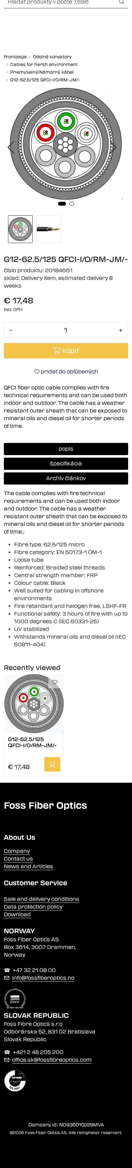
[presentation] (12, 147)
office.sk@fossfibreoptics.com (52, 1060)
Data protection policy (33, 907)
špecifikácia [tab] (66, 464)
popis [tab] (66, 449)
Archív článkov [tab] (66, 478)
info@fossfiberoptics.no (43, 978)
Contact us (18, 859)
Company (17, 851)
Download (17, 914)
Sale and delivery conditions (41, 899)
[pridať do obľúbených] (54, 682)
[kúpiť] (52, 764)
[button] (62, 204)
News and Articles (28, 866)
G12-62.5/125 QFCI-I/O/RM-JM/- (32, 742)
